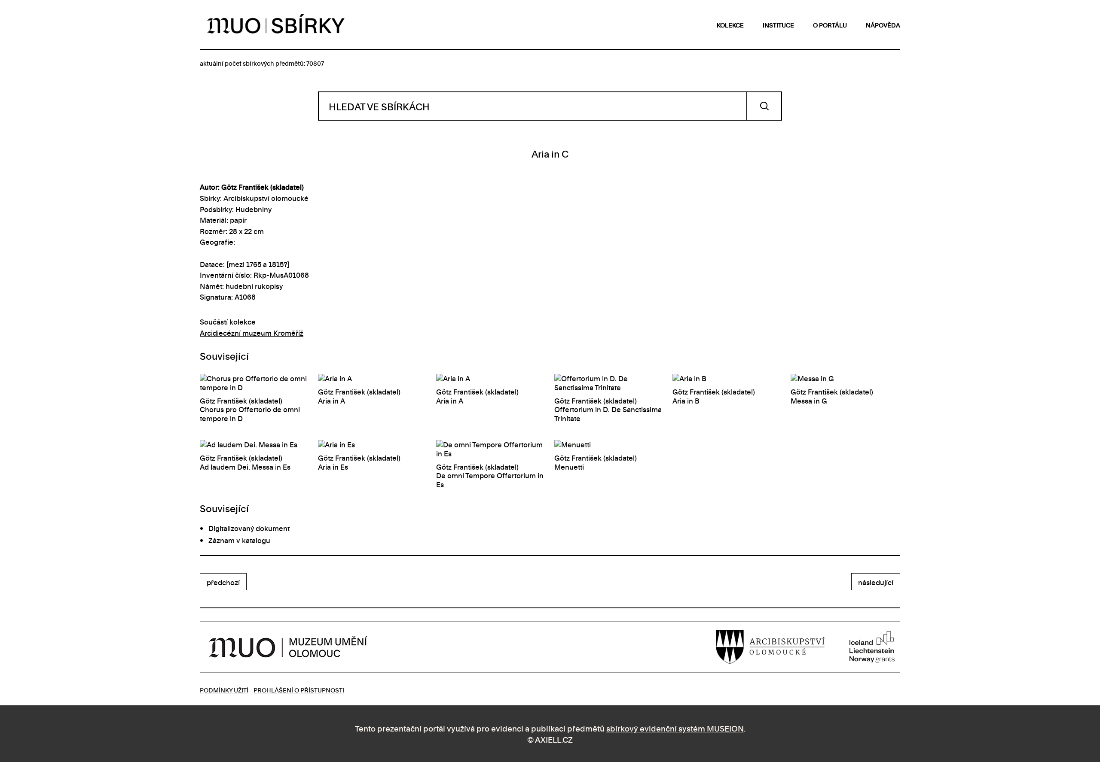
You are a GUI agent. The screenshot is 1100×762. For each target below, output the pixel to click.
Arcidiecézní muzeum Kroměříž (251, 332)
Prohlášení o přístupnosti (299, 690)
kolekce (730, 25)
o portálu (830, 25)
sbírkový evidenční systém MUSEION (675, 728)
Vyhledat (764, 106)
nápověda (883, 25)
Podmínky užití (224, 690)
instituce (778, 25)
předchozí (223, 582)
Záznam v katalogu (239, 540)
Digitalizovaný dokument (249, 528)
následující (875, 582)
